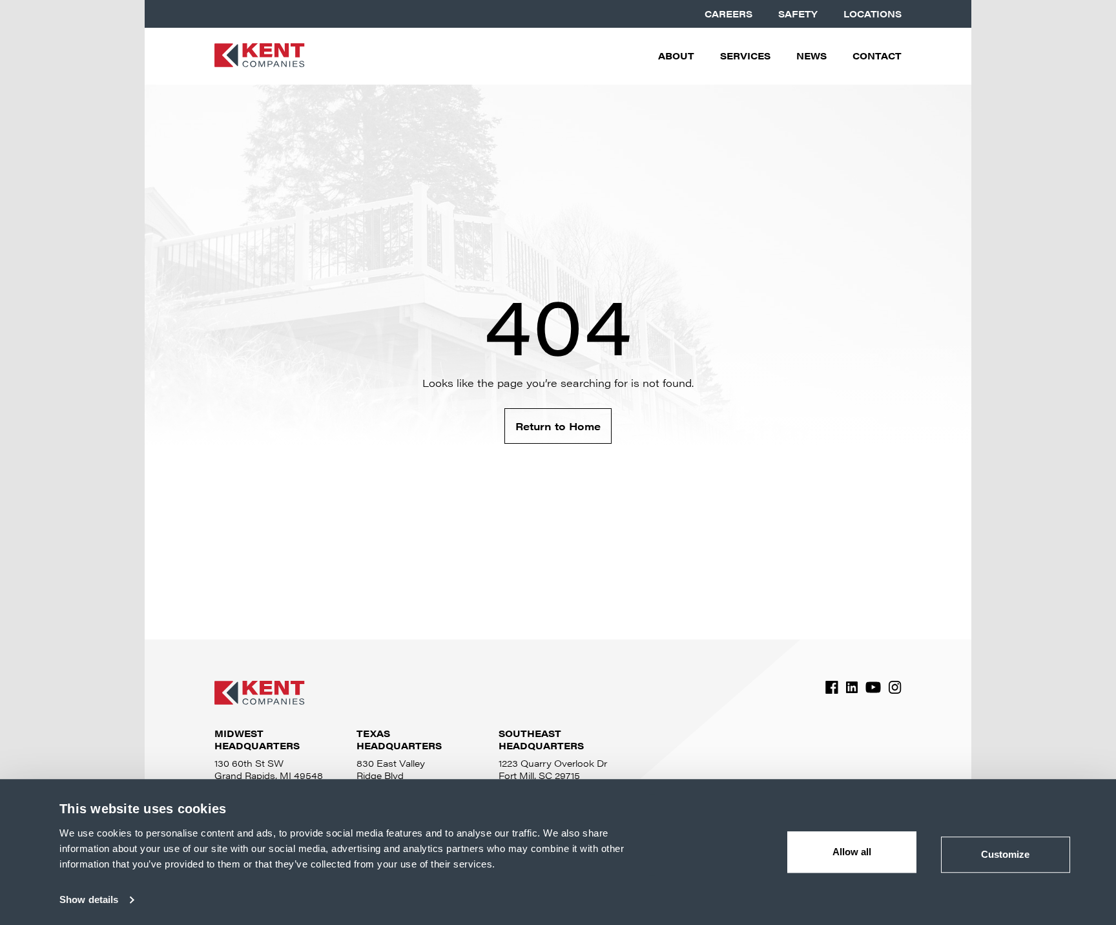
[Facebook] (831, 687)
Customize (1005, 854)
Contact (877, 56)
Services (745, 56)
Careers (728, 14)
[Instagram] (895, 687)
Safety (798, 14)
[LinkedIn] (852, 687)
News (811, 56)
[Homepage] (259, 56)
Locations (872, 14)
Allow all (852, 851)
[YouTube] (873, 687)
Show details (88, 899)
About (676, 56)
